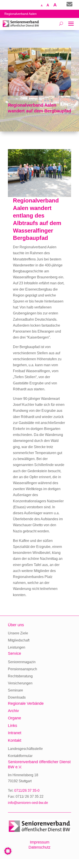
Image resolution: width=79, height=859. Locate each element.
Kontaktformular (20, 756)
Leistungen (16, 647)
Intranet (14, 733)
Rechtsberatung (20, 676)
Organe (14, 718)
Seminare (15, 690)
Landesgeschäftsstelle (25, 749)
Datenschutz (39, 847)
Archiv (13, 711)
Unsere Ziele (18, 633)
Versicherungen (20, 683)
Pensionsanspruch (22, 669)
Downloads (17, 697)
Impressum (39, 842)
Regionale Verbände (26, 703)
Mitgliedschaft (18, 640)
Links (12, 725)
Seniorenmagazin (22, 662)
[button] (8, 851)
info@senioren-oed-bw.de (28, 803)
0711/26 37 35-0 (27, 790)
